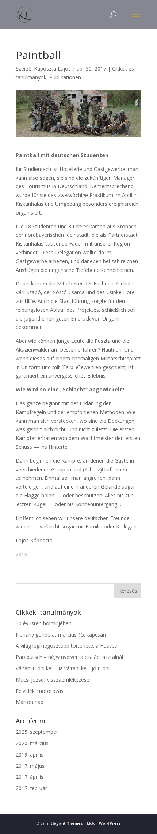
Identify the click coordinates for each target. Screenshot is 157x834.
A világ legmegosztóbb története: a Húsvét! (67, 645)
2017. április (29, 776)
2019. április (29, 754)
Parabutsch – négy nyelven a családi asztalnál (69, 656)
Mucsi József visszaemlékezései (53, 679)
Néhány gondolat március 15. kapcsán (61, 634)
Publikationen (65, 77)
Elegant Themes (66, 823)
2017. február (31, 788)
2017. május (30, 765)
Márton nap (29, 701)
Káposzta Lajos (52, 68)
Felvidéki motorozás (40, 690)
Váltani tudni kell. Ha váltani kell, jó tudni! (63, 668)
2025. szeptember (37, 731)
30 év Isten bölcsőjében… (46, 623)
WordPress (110, 823)
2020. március (32, 743)
